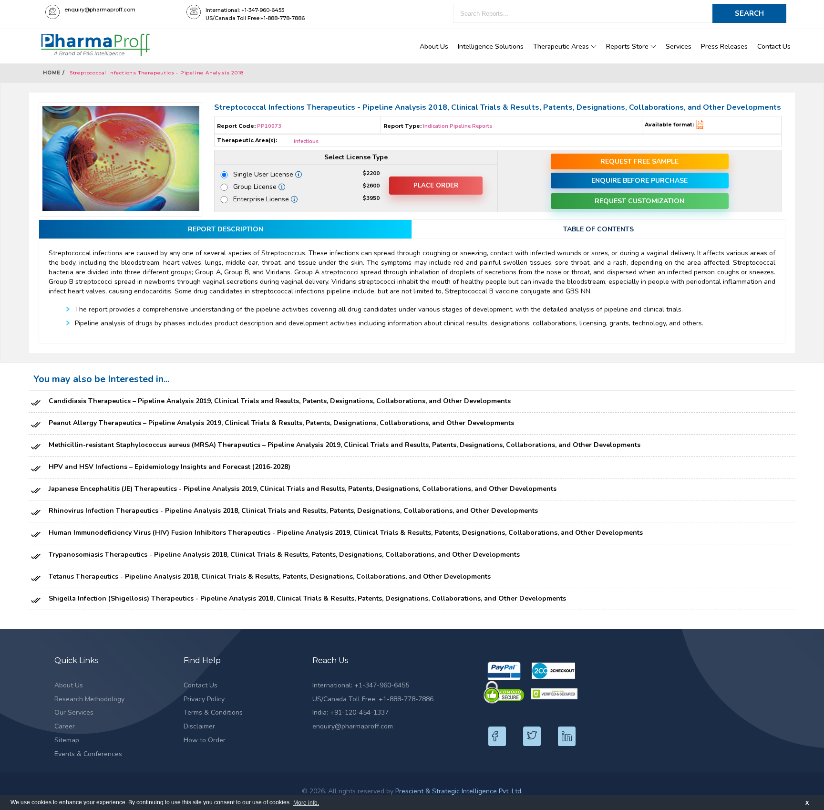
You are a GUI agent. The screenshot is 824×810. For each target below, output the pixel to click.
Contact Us (774, 46)
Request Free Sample (639, 161)
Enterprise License (264, 199)
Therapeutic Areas (562, 46)
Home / (54, 73)
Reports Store (628, 46)
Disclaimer (199, 726)
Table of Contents (598, 229)
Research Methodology (89, 699)
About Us (434, 46)
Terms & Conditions (213, 712)
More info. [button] (306, 803)
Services (678, 46)
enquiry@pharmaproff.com (352, 726)
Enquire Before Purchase (639, 180)
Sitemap (66, 740)
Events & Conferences (88, 753)
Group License (256, 186)
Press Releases (724, 46)
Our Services (73, 712)
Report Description (225, 229)
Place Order (435, 185)
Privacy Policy (204, 699)
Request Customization (639, 201)
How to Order (205, 740)
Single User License (266, 174)
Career (64, 726)
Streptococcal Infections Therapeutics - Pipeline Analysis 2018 (157, 73)
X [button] (807, 803)
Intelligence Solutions (491, 46)
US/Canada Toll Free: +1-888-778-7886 (372, 699)
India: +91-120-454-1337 (350, 712)
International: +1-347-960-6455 (360, 685)
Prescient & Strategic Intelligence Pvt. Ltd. (459, 791)
